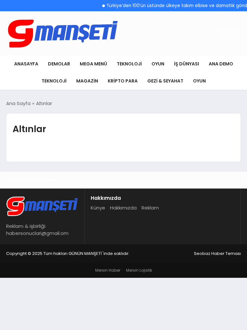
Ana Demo (221, 64)
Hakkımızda (123, 207)
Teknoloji (129, 64)
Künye (98, 207)
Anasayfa (26, 64)
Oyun (157, 64)
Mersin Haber (107, 270)
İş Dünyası (186, 64)
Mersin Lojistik (139, 270)
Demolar (59, 64)
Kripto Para (123, 81)
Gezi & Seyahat (165, 81)
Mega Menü (93, 64)
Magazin (87, 81)
